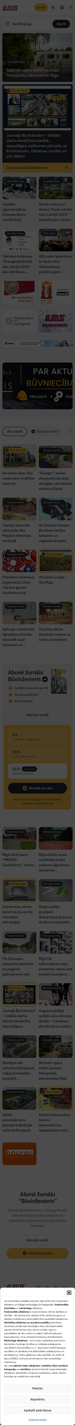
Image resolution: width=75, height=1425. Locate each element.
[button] (69, 1293)
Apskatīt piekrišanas (37, 1410)
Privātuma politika (38, 1419)
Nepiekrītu (37, 1399)
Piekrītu (37, 1388)
